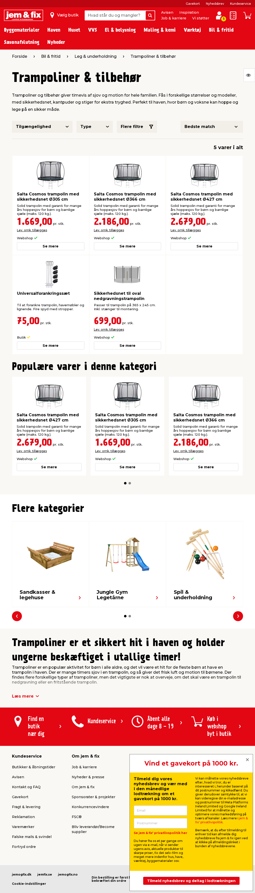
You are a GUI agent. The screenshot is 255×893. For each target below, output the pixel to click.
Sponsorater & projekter (93, 797)
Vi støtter (200, 18)
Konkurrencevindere (90, 807)
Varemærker (23, 827)
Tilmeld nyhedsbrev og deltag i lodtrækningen (191, 881)
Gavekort (193, 3)
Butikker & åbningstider (33, 767)
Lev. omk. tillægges (32, 230)
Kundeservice (240, 3)
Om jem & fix (83, 787)
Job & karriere (173, 18)
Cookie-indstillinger (29, 883)
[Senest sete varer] (249, 75)
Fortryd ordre (24, 846)
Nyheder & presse (88, 777)
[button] (125, 483)
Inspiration (189, 12)
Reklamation (23, 817)
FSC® (77, 817)
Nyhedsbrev (215, 3)
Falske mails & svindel (32, 836)
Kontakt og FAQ (26, 787)
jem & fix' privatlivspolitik (221, 820)
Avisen (167, 12)
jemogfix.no (68, 874)
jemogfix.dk (21, 874)
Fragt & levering (26, 807)
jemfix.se (44, 874)
